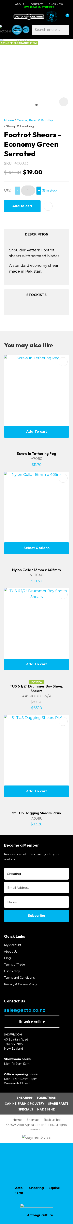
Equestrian (46, 1098)
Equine (54, 1188)
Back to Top (52, 1120)
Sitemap (33, 1120)
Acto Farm (18, 1190)
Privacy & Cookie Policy (20, 984)
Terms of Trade (14, 964)
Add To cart (36, 431)
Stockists (36, 295)
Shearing (25, 1098)
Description (36, 234)
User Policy (12, 971)
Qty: (7, 190)
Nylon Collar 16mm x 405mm (36, 570)
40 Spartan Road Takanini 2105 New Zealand (16, 1044)
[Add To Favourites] (48, 206)
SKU (8, 163)
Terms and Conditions (19, 977)
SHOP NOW (56, 4)
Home (9, 120)
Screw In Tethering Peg (36, 453)
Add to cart (22, 206)
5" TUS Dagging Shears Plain (36, 813)
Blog (7, 958)
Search (64, 30)
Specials (25, 1109)
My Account (12, 945)
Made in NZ (46, 1109)
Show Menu (6, 17)
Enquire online (32, 1021)
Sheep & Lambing (20, 126)
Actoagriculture (40, 1215)
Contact (36, 4)
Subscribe (36, 916)
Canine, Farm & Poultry (35, 120)
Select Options (36, 548)
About (19, 4)
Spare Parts (58, 1103)
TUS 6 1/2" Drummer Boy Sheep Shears (36, 688)
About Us (10, 951)
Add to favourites (63, 361)
